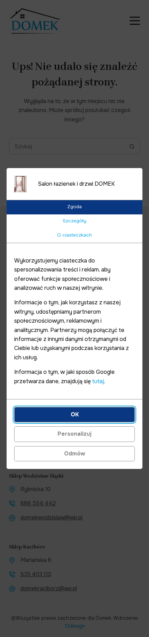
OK (75, 414)
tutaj (98, 381)
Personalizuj (74, 433)
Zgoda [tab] (74, 207)
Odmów (74, 453)
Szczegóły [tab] (74, 221)
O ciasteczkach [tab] (74, 235)
